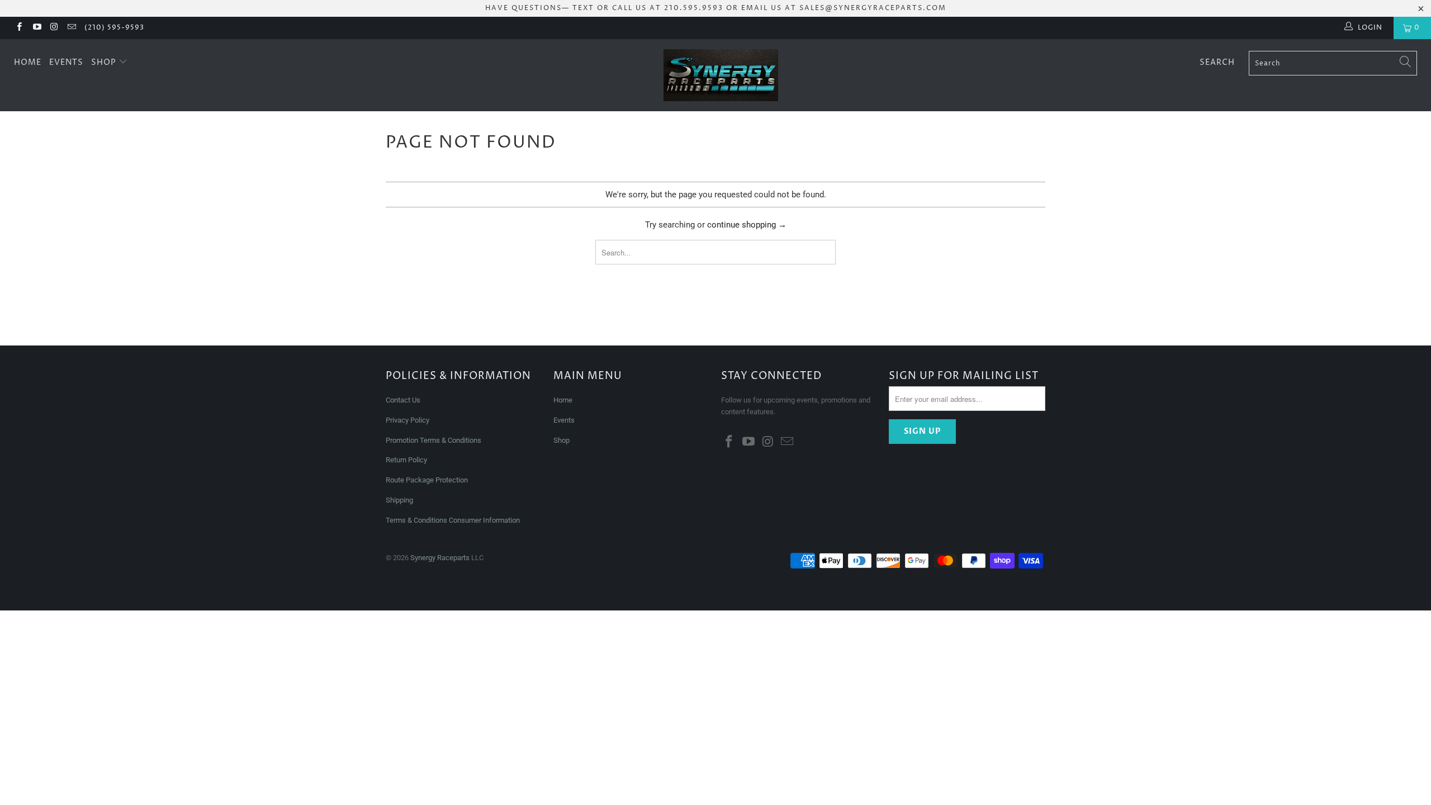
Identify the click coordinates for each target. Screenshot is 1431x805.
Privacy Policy (407, 420)
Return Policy (406, 460)
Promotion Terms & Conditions (434, 440)
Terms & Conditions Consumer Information (453, 520)
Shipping (399, 500)
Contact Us (403, 400)
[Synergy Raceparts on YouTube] (36, 28)
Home (27, 62)
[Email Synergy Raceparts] (71, 28)
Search (1217, 62)
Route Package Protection (427, 480)
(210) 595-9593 (114, 27)
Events (66, 62)
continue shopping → (746, 225)
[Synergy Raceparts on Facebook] (18, 28)
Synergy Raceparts (440, 557)
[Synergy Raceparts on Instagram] (54, 28)
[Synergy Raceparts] (721, 75)
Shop (105, 62)
